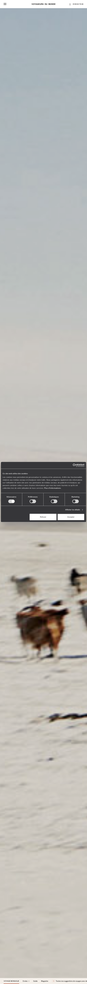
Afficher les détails (72, 510)
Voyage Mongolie (11, 981)
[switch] (33, 501)
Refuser (43, 517)
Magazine (44, 981)
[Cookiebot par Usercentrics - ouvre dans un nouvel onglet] (74, 465)
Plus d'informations (52, 488)
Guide (35, 981)
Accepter (70, 517)
